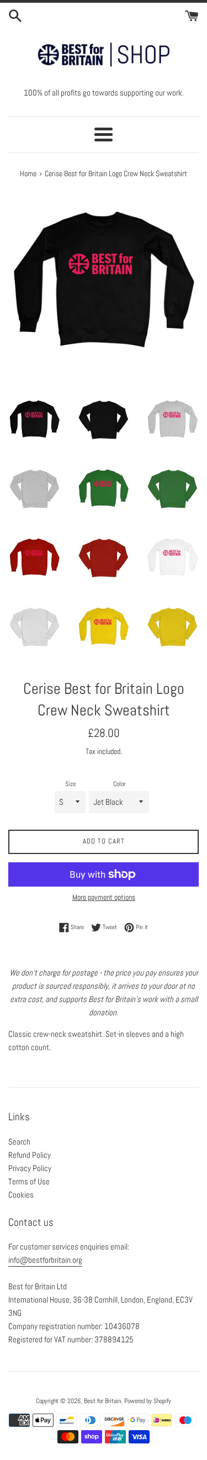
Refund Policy (29, 1155)
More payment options (103, 897)
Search (19, 1141)
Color (119, 783)
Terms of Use (29, 1181)
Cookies (21, 1194)
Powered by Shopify (147, 1400)
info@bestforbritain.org (45, 1260)
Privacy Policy (29, 1168)
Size (70, 783)
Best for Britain (102, 1400)
